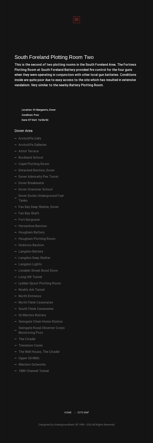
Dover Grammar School (36, 189)
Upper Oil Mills (29, 358)
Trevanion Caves (31, 345)
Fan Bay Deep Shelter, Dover (39, 207)
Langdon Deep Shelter (34, 258)
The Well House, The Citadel (39, 352)
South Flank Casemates (36, 309)
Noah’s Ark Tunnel (32, 290)
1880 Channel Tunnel (34, 371)
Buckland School (31, 157)
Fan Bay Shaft (29, 213)
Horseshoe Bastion (33, 226)
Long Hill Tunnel (30, 277)
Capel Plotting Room (34, 164)
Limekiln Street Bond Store (38, 270)
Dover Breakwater (31, 183)
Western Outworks (32, 364)
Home (68, 412)
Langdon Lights (30, 264)
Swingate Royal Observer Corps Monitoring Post (42, 330)
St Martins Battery (32, 315)
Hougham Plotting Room (37, 239)
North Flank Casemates (36, 302)
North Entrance (30, 296)
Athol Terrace (29, 151)
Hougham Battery (32, 232)
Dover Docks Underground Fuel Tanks (41, 198)
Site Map (83, 412)
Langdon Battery (31, 251)
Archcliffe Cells (30, 138)
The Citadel (27, 339)
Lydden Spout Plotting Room (40, 283)
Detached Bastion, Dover (37, 170)
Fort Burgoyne (29, 220)
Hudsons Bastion (31, 245)
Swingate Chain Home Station (41, 321)
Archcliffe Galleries (33, 145)
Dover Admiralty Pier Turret (38, 177)
